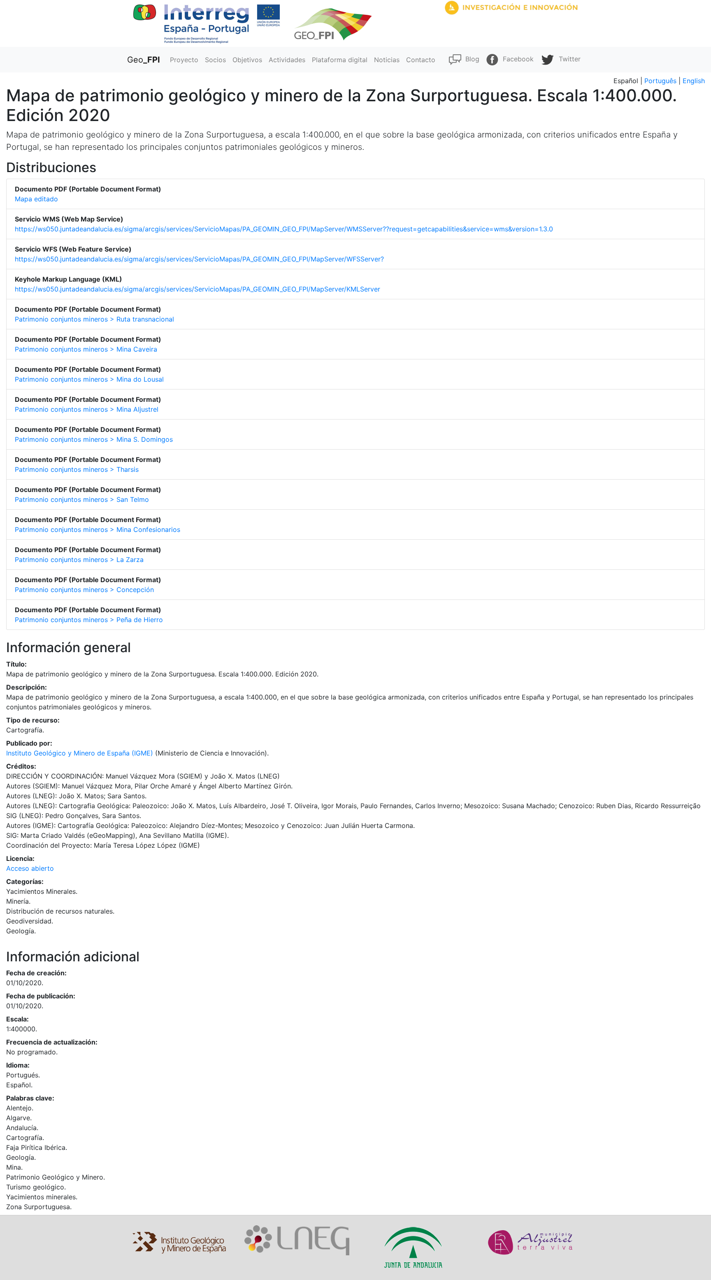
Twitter (568, 59)
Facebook (516, 59)
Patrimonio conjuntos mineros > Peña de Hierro (89, 620)
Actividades (287, 60)
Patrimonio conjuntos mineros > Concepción (84, 589)
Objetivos (247, 60)
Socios (215, 60)
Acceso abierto (30, 868)
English (694, 81)
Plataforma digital (339, 60)
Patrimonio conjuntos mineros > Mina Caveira (86, 349)
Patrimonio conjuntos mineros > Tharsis (77, 469)
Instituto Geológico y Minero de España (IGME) (79, 753)
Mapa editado (36, 199)
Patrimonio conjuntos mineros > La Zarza (79, 559)
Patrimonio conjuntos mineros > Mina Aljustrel (86, 409)
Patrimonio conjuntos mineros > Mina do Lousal (89, 379)
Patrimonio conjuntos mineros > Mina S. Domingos (94, 439)
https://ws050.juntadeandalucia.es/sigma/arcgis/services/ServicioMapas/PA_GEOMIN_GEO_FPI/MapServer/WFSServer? (199, 259)
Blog (470, 59)
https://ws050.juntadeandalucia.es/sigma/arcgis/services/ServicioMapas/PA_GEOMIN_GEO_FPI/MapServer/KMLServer (197, 289)
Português (660, 81)
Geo (143, 60)
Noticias (387, 60)
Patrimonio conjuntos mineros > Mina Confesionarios (97, 529)
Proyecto (184, 60)
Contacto (420, 60)
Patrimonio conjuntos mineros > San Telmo (82, 499)
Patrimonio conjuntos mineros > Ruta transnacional (94, 319)
